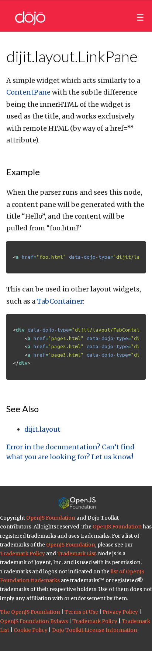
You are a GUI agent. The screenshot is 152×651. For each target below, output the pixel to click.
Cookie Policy (31, 630)
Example (23, 171)
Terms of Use (81, 612)
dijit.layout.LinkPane (72, 56)
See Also (22, 408)
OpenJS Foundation (50, 518)
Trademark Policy (22, 554)
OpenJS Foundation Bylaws (34, 621)
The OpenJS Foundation (30, 612)
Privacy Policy (120, 612)
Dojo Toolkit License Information (94, 630)
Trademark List (76, 554)
